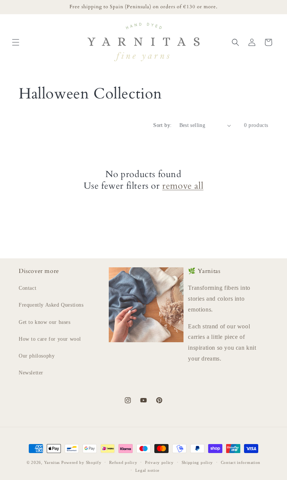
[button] (15, 42)
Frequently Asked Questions (51, 305)
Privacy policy (159, 462)
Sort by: (162, 125)
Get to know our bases (45, 322)
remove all (182, 186)
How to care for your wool (50, 339)
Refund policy (123, 462)
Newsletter (31, 373)
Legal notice (147, 470)
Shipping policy (197, 462)
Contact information (240, 462)
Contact (27, 288)
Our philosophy (37, 356)
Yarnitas (52, 462)
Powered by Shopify (81, 462)
